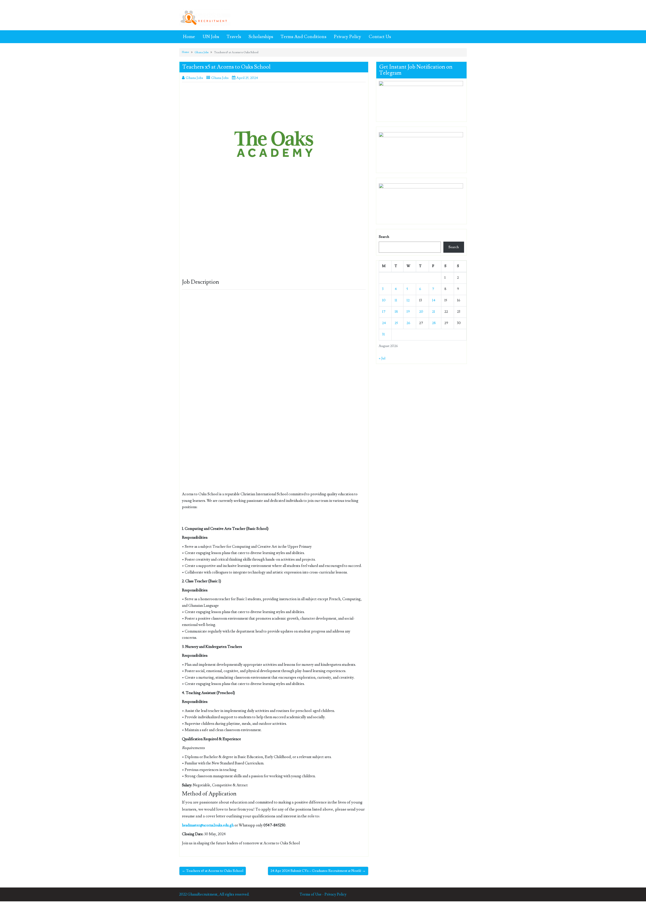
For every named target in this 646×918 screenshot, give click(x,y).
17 (384, 311)
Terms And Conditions (303, 37)
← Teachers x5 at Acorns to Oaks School (212, 871)
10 (384, 300)
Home (189, 37)
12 (408, 300)
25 (396, 323)
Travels (234, 37)
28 (434, 323)
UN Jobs (211, 37)
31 (383, 334)
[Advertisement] (274, 242)
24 (384, 323)
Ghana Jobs (201, 52)
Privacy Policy (347, 37)
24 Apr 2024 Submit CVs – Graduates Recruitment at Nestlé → (318, 871)
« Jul (382, 358)
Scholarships (261, 37)
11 (396, 300)
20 (421, 311)
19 (408, 311)
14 (433, 300)
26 (408, 323)
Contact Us (380, 37)
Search (384, 237)
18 (396, 311)
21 (433, 311)
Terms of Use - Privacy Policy (323, 894)
